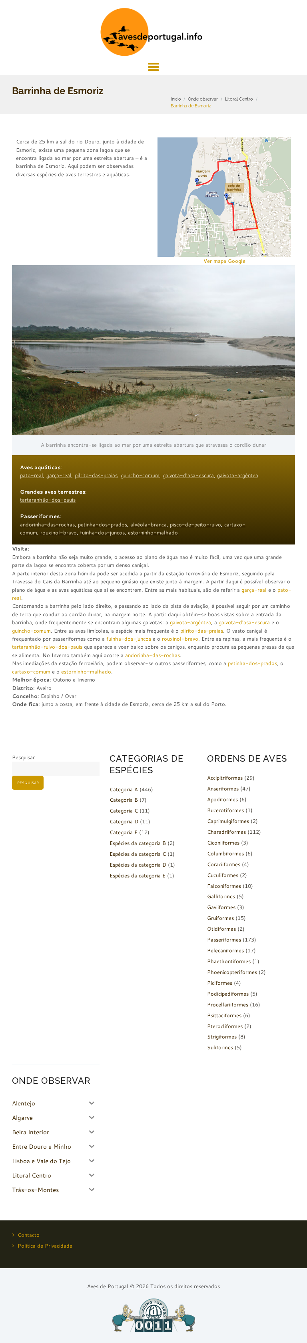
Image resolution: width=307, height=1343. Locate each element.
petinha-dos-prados (102, 524)
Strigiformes (222, 1036)
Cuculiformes (222, 875)
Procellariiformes (227, 1004)
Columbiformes (225, 853)
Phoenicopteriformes (232, 972)
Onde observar (203, 99)
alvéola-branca (148, 524)
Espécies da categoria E (137, 875)
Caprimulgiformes (228, 821)
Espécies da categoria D (138, 864)
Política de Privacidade (45, 1245)
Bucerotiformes (225, 810)
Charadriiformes (226, 831)
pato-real (31, 475)
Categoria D (124, 821)
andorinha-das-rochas (47, 524)
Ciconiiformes (223, 842)
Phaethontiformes (229, 961)
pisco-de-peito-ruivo (195, 524)
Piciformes (219, 982)
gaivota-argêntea (237, 475)
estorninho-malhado (153, 532)
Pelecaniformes (225, 950)
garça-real (59, 475)
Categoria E (124, 832)
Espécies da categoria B (138, 843)
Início (176, 99)
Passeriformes (224, 939)
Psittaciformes (224, 1015)
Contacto (29, 1234)
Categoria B (124, 799)
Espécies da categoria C (138, 853)
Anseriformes (223, 788)
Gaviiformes (221, 907)
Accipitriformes (225, 777)
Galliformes (221, 896)
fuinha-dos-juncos (102, 532)
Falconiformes (224, 885)
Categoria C (124, 810)
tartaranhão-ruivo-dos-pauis (47, 646)
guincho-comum (140, 475)
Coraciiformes (223, 864)
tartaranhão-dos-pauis (48, 499)
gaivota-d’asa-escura (188, 475)
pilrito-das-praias (96, 475)
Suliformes (220, 1047)
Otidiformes (221, 928)
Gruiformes (220, 918)
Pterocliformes (225, 1026)
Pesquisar (23, 757)
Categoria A (124, 789)
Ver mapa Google (224, 260)
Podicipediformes (228, 993)
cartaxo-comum (31, 671)
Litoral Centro (239, 99)
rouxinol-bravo (58, 532)
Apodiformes (222, 799)
